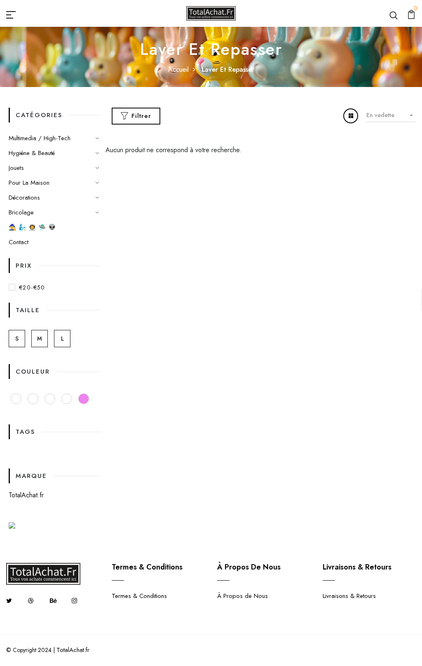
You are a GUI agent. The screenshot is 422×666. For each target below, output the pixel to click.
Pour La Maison (29, 182)
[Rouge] (16, 398)
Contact (18, 242)
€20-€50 (32, 287)
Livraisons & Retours (349, 595)
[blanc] (66, 398)
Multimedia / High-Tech (39, 138)
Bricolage (21, 212)
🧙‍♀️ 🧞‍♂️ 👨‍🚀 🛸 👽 (32, 227)
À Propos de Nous (242, 595)
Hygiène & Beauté (32, 153)
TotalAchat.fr (26, 495)
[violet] (83, 398)
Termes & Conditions (139, 595)
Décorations (24, 197)
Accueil (178, 69)
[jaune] (33, 398)
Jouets (16, 167)
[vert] (50, 398)
